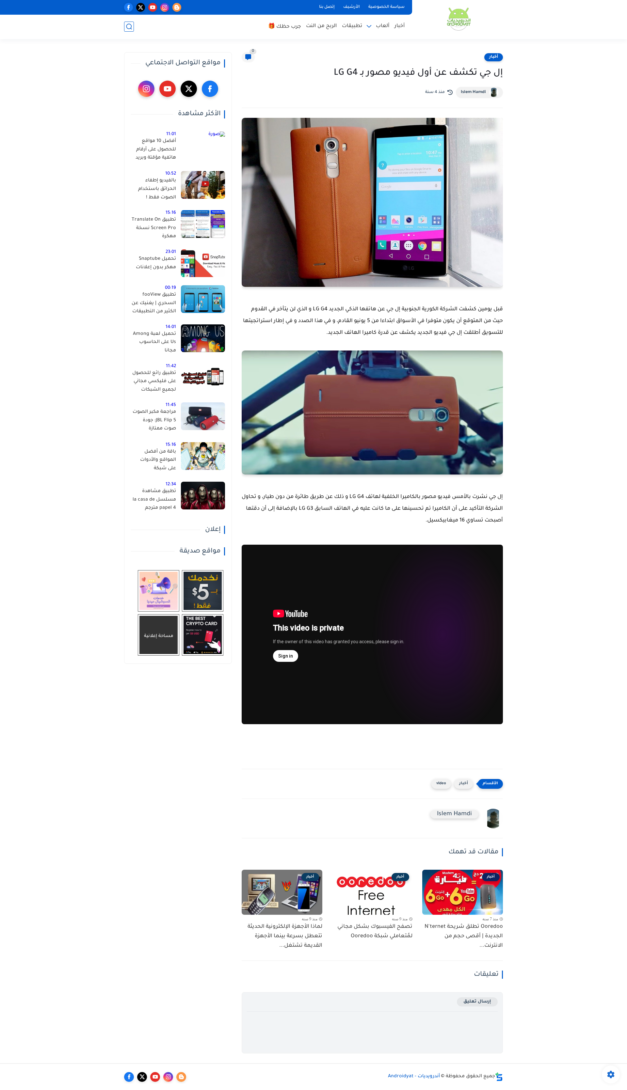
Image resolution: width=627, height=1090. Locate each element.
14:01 (171, 327)
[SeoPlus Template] (499, 1076)
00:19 (170, 288)
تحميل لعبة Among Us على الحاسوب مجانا (154, 342)
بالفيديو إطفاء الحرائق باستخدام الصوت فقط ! (157, 189)
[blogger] (176, 7)
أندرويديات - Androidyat (414, 1076)
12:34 (171, 484)
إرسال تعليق (477, 1001)
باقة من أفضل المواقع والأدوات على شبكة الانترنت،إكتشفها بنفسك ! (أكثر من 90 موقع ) (156, 461)
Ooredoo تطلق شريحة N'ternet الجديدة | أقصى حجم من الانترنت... (464, 936)
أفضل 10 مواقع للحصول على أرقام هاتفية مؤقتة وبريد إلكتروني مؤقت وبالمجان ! (156, 151)
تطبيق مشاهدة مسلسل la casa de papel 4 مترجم (154, 500)
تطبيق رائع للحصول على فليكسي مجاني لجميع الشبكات (154, 382)
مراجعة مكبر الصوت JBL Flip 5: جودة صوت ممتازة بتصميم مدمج (154, 422)
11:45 (171, 405)
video (441, 784)
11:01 (171, 134)
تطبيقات (352, 26)
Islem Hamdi (473, 92)
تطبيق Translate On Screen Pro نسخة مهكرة (154, 228)
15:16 (171, 212)
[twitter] (140, 7)
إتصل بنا (327, 7)
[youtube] (152, 7)
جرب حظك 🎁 (284, 27)
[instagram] (164, 7)
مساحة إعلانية (158, 636)
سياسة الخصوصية (386, 7)
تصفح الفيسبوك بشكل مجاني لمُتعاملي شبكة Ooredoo (374, 931)
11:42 (171, 366)
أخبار (399, 26)
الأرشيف (351, 7)
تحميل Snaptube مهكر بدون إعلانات (156, 263)
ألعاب (383, 26)
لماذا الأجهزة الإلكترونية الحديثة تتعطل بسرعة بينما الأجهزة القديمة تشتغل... (285, 936)
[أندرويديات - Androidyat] (458, 19)
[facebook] (128, 7)
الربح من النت (321, 26)
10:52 (170, 173)
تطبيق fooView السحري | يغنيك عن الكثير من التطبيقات (154, 303)
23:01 (171, 252)
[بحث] (129, 27)
